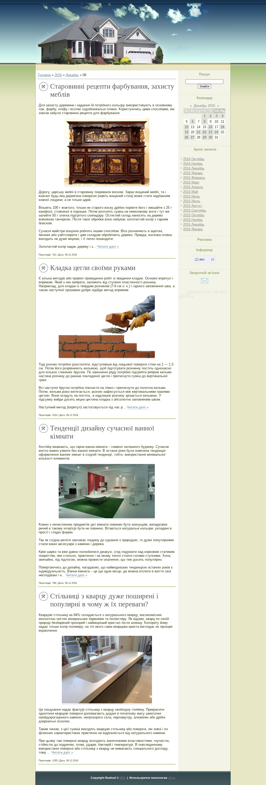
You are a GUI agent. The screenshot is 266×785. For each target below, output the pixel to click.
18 (222, 127)
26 (186, 137)
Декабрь (72, 75)
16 (210, 127)
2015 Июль (191, 201)
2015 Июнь (191, 196)
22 (204, 132)
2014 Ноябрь (193, 164)
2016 (58, 75)
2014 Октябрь (193, 159)
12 (186, 127)
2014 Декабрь (193, 168)
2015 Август (192, 206)
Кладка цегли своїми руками (92, 268)
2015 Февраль (194, 178)
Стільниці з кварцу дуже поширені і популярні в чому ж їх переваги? (104, 600)
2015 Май (190, 192)
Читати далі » (108, 246)
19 (186, 132)
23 (210, 132)
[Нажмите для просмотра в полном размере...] (106, 185)
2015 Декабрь (193, 224)
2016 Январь (193, 229)
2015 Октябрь (193, 215)
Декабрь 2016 (204, 106)
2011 (122, 777)
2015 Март (191, 182)
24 (216, 132)
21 (198, 132)
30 (210, 137)
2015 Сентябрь (194, 210)
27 (192, 137)
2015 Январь (193, 173)
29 (204, 137)
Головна (44, 75)
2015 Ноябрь (193, 220)
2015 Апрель (193, 187)
